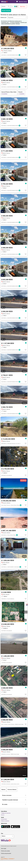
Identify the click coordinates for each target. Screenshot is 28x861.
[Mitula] (4, 1)
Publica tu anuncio (5, 820)
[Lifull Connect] (7, 859)
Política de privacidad (6, 853)
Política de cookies (5, 851)
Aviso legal (3, 848)
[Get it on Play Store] (5, 827)
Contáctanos (4, 819)
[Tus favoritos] (17, 1)
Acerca (2, 814)
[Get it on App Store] (15, 826)
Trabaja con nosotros (5, 813)
